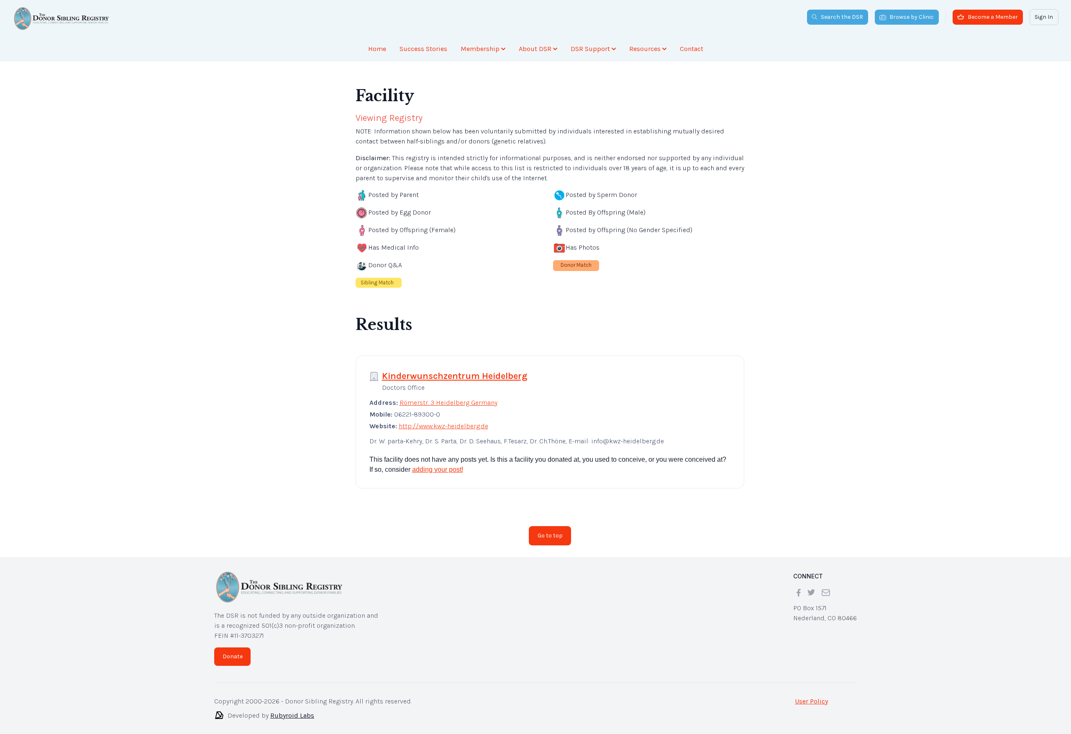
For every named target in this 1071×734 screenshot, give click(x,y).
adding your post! (437, 469)
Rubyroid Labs (292, 715)
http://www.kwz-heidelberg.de (443, 426)
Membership (480, 49)
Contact (691, 49)
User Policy (811, 701)
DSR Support (590, 49)
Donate (233, 656)
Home (377, 49)
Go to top (550, 535)
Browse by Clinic (911, 16)
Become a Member (993, 16)
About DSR (535, 49)
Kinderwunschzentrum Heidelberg (455, 376)
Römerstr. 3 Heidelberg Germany (448, 403)
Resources (645, 49)
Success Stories (423, 49)
